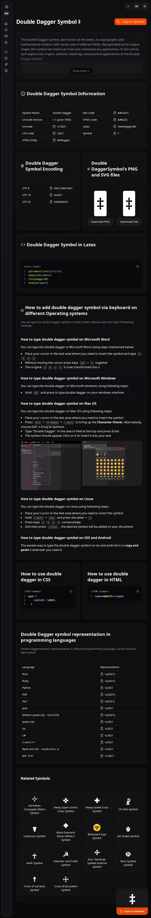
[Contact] (6, 36)
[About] (6, 30)
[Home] (6, 24)
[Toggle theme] (144, 6)
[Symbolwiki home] (6, 13)
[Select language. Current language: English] (136, 6)
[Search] (128, 6)
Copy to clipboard (133, 21)
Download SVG (129, 221)
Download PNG (100, 221)
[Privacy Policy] (6, 42)
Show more (80, 71)
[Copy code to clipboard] (137, 266)
